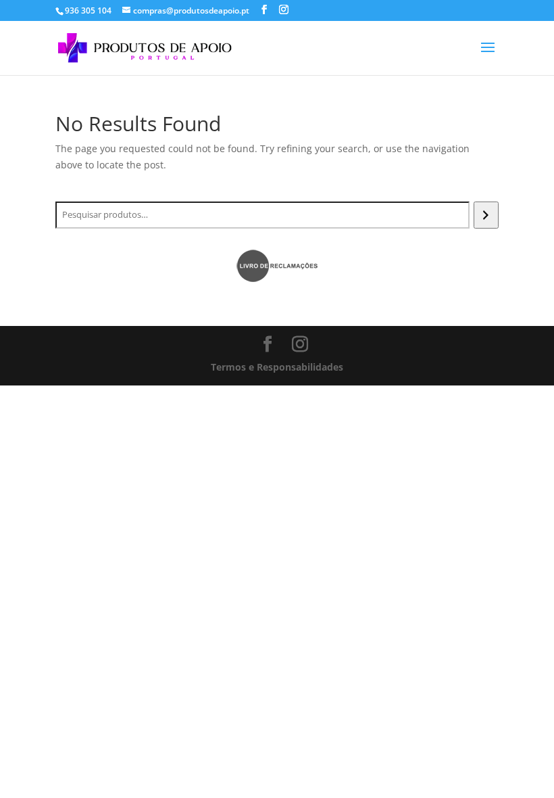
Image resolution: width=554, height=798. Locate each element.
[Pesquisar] (486, 215)
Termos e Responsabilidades (277, 366)
